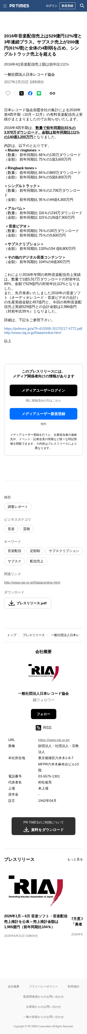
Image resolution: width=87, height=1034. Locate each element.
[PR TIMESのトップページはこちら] (19, 6)
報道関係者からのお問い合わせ (43, 996)
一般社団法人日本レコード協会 (43, 693)
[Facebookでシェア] (30, 93)
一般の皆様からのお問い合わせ (43, 1017)
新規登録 (67, 6)
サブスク (14, 561)
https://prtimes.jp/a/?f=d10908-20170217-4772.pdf (43, 329)
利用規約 (73, 986)
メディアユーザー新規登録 (43, 414)
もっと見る (75, 859)
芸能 (26, 529)
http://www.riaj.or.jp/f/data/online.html (32, 333)
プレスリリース (34, 635)
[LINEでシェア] (39, 93)
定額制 (35, 551)
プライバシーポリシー (43, 986)
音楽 (11, 529)
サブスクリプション (64, 551)
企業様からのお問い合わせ (43, 1007)
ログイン (52, 6)
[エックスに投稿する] (21, 93)
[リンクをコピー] (52, 93)
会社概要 (13, 986)
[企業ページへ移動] (44, 674)
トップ (11, 635)
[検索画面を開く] (82, 6)
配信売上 (37, 561)
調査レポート (18, 507)
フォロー (43, 714)
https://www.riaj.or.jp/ (54, 740)
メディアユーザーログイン (43, 390)
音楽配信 (14, 551)
